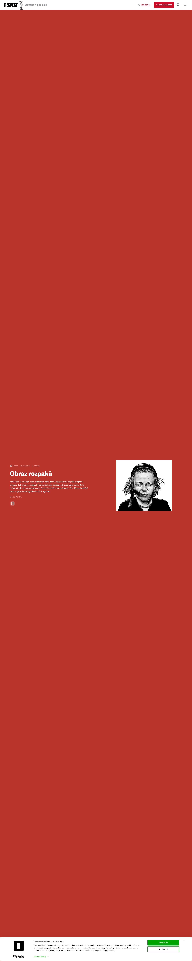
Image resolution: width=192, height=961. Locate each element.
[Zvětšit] (144, 485)
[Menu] (185, 5)
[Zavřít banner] (184, 940)
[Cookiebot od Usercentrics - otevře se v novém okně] (19, 956)
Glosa (15, 466)
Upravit (162, 949)
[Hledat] (178, 5)
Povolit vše (163, 943)
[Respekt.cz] (11, 5)
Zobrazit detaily (40, 957)
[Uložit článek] (12, 503)
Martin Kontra (16, 497)
